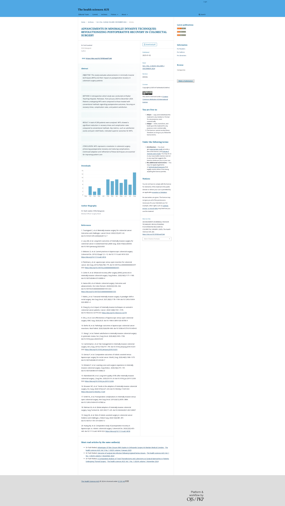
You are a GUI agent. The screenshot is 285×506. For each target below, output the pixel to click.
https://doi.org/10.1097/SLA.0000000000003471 (102, 268)
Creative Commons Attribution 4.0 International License (155, 99)
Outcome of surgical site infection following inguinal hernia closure (122, 453)
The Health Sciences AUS (90, 481)
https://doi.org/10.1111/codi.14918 (117, 431)
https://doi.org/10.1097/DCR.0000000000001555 (98, 292)
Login (205, 2)
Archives (104, 14)
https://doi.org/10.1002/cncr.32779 (114, 313)
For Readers (181, 49)
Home (83, 22)
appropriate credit (156, 149)
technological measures (157, 167)
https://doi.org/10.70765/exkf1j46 (99, 58)
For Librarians (181, 55)
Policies (114, 14)
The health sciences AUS (93, 9)
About (124, 14)
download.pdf (150, 44)
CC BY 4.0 (121, 481)
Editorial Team (83, 14)
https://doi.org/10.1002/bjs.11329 (93, 392)
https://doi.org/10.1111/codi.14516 (93, 257)
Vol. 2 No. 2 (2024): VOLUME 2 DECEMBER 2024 (111, 22)
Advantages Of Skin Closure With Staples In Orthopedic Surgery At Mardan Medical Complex (131, 447)
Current (95, 14)
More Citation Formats (152, 239)
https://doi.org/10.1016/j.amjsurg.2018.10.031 (101, 349)
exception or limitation (159, 192)
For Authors (181, 52)
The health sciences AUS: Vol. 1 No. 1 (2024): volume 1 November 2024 (133, 461)
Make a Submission (186, 81)
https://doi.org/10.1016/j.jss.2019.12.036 (99, 381)
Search (203, 14)
